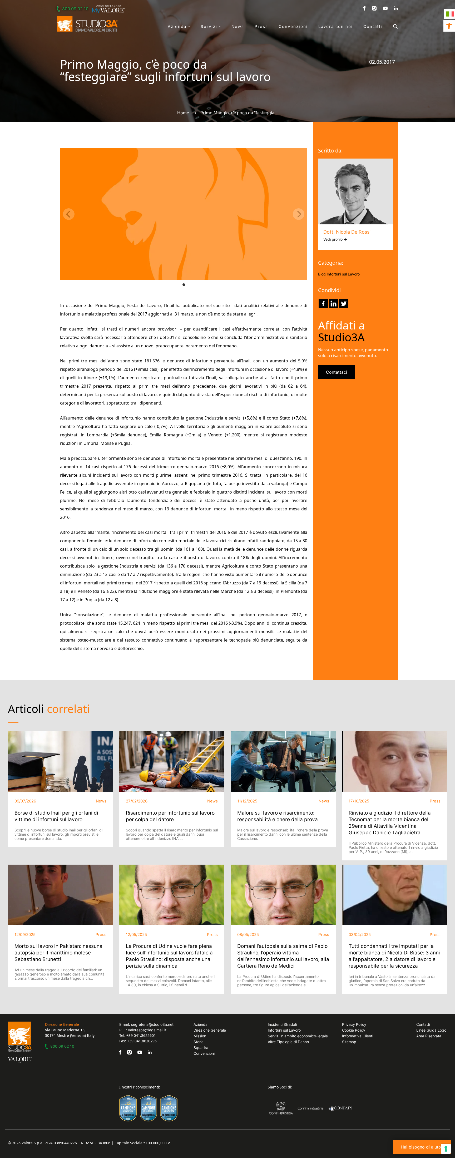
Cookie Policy (353, 1030)
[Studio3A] (87, 24)
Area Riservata (428, 1036)
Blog (322, 274)
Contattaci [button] (336, 372)
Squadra (201, 1047)
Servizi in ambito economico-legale (298, 1036)
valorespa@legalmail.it (147, 1030)
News (237, 26)
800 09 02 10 (75, 8)
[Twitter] (343, 303)
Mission (200, 1036)
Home (183, 112)
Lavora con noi (335, 26)
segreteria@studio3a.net (152, 1024)
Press (261, 26)
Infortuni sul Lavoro (343, 274)
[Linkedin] (333, 303)
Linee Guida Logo (431, 1030)
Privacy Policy (354, 1024)
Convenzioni (293, 26)
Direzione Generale (210, 1030)
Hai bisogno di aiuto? (422, 1147)
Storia (199, 1041)
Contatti (372, 26)
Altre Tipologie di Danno (288, 1041)
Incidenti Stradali (282, 1024)
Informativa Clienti (357, 1036)
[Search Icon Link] (390, 26)
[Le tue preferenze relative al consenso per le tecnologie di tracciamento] (446, 1149)
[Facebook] (323, 303)
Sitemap (349, 1041)
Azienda (178, 26)
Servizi (210, 26)
